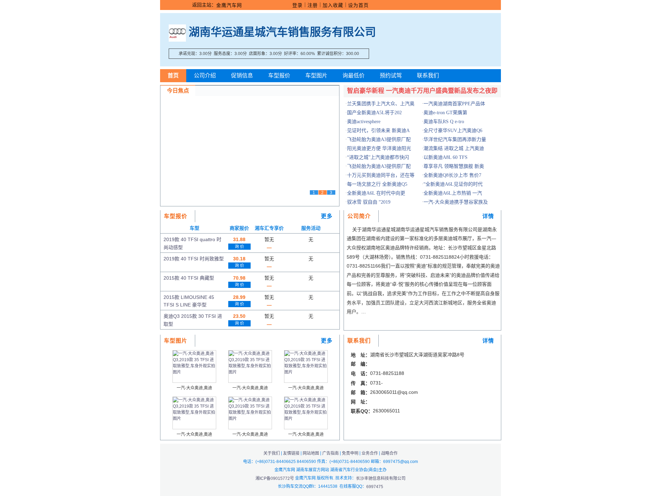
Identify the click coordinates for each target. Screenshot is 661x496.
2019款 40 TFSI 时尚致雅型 (194, 258)
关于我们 (271, 453)
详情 (488, 216)
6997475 (374, 486)
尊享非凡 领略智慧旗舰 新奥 (453, 166)
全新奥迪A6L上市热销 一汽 (452, 193)
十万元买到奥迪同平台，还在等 (381, 175)
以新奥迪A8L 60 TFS (445, 157)
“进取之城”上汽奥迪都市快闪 (378, 157)
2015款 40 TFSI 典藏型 (189, 278)
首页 (173, 75)
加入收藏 (333, 5)
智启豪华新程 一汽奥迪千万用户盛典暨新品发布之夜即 (422, 90)
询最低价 (354, 75)
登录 (297, 5)
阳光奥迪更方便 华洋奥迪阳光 (379, 148)
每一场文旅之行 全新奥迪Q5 (377, 184)
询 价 (239, 246)
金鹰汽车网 (229, 5)
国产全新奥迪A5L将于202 (374, 112)
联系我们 (428, 75)
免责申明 (350, 453)
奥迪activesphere (363, 121)
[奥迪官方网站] (177, 32)
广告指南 (330, 453)
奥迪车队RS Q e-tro (443, 121)
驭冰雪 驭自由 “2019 (368, 202)
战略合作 (389, 453)
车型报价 (279, 75)
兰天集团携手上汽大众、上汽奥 (381, 103)
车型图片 (316, 75)
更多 (327, 216)
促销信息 (242, 75)
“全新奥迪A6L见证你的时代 (453, 184)
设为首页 (358, 5)
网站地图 (311, 453)
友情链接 (291, 453)
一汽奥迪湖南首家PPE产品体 (454, 103)
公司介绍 (205, 75)
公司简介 (359, 216)
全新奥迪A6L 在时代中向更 (376, 193)
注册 (312, 5)
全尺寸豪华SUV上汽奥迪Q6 (452, 130)
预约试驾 (391, 75)
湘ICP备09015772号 (275, 478)
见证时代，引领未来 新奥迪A (378, 130)
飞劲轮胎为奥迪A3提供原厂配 (379, 139)
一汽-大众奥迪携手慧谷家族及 (455, 202)
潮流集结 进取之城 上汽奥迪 (453, 148)
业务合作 (369, 453)
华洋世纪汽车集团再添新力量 (454, 139)
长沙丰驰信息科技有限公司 (381, 478)
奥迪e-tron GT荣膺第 (445, 112)
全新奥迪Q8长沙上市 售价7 (452, 175)
